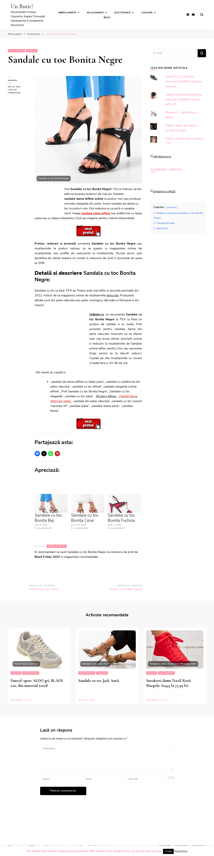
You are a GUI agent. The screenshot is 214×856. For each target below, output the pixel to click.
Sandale (31, 51)
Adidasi (16, 673)
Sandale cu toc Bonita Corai (84, 517)
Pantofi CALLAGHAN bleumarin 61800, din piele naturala (183, 81)
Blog (107, 17)
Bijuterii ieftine (106, 396)
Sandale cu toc (57, 546)
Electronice (122, 12)
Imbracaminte (67, 12)
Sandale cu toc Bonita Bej (48, 517)
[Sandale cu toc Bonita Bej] (51, 503)
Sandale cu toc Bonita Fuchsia (121, 517)
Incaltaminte (95, 12)
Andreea (12, 80)
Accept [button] (168, 851)
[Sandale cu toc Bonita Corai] (87, 503)
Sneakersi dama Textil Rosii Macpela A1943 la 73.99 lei (168, 683)
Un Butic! (22, 6)
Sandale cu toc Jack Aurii (98, 680)
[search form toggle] (201, 14)
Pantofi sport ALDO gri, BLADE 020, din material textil (37, 683)
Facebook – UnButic (166, 169)
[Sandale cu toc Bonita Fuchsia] (124, 503)
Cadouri (146, 12)
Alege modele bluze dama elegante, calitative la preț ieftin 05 (183, 99)
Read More (180, 851)
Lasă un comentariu (19, 91)
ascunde (171, 207)
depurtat (112, 295)
